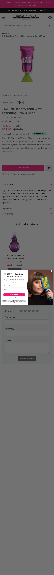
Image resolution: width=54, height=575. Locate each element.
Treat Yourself (14, 294)
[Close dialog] (51, 271)
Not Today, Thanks (14, 297)
